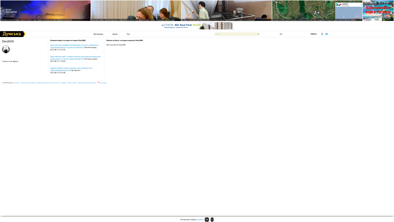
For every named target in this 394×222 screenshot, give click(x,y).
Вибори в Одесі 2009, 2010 (43, 82)
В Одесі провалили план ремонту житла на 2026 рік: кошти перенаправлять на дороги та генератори (218, 20)
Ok (207, 219)
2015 (55, 82)
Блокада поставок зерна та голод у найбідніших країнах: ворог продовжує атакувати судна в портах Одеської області (314, 20)
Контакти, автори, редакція (28, 82)
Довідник (63, 82)
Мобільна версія (72, 82)
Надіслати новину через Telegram (87, 82)
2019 (59, 82)
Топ (128, 34)
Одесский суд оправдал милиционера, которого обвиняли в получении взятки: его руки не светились (74, 46)
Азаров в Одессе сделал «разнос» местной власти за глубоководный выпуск (71, 69)
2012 (52, 82)
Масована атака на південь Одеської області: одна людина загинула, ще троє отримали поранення (36, 20)
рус (281, 34)
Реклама (17, 82)
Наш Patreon (103, 82)
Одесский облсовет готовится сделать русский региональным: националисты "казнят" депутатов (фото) (75, 57)
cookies (200, 219)
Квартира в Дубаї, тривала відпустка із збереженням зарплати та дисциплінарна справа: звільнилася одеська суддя (133, 20)
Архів (114, 34)
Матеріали (98, 34)
